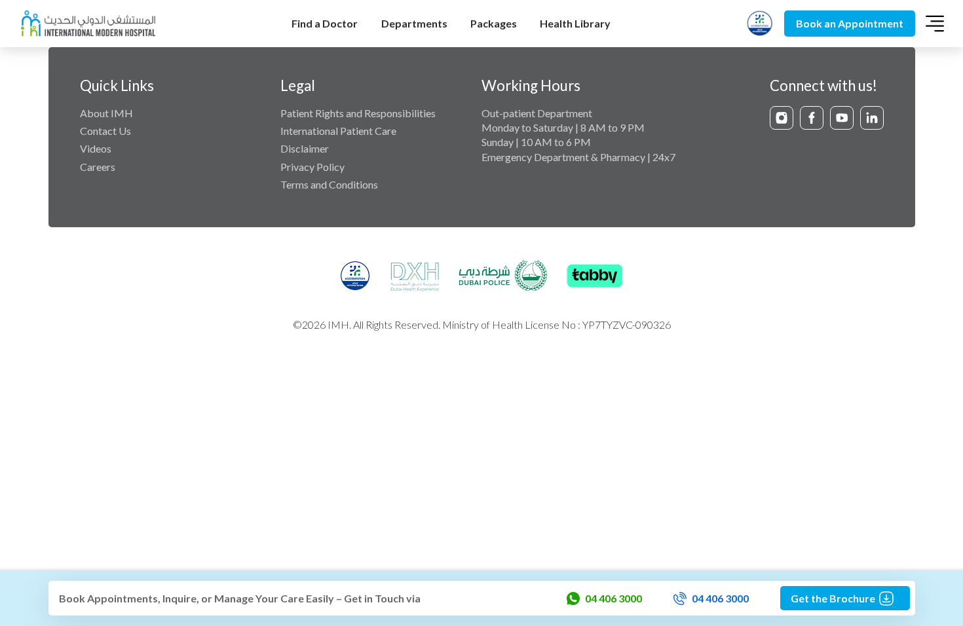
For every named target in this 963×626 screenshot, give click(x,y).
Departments (414, 23)
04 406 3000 (613, 598)
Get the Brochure (833, 598)
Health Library (575, 23)
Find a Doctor (325, 23)
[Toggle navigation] (935, 23)
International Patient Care (338, 130)
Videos (95, 148)
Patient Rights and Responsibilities (358, 113)
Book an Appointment (849, 23)
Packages (493, 23)
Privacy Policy (312, 166)
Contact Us (105, 130)
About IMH (106, 113)
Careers (97, 166)
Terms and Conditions (329, 184)
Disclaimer (304, 148)
